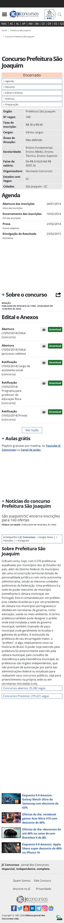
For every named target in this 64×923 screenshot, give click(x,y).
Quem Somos (22, 880)
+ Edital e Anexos (13, 92)
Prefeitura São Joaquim (40, 111)
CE (43, 23)
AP (23, 23)
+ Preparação (10, 104)
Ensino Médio (34, 152)
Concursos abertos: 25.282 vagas (24, 688)
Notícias (9, 98)
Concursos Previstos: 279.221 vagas (26, 696)
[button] (43, 329)
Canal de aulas (31, 450)
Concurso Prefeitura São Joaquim (19, 36)
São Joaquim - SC (36, 186)
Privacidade (43, 889)
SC (27, 179)
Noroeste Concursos (39, 171)
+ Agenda (8, 81)
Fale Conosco (42, 880)
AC (11, 23)
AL (17, 23)
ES (55, 23)
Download (55, 329)
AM (30, 23)
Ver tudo (32, 430)
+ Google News (44, 537)
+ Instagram (22, 540)
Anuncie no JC (22, 889)
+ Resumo (9, 87)
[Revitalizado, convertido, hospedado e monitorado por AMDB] (59, 917)
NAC (4, 23)
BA (37, 23)
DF (49, 23)
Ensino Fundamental (39, 147)
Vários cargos (34, 132)
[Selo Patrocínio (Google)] (49, 14)
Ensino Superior (47, 156)
